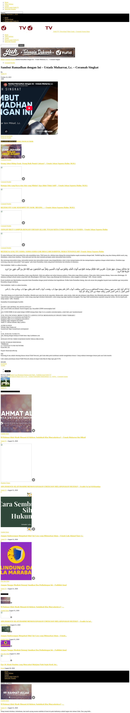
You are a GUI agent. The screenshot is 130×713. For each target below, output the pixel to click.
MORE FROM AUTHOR (24, 141)
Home (6, 2)
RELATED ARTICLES (8, 141)
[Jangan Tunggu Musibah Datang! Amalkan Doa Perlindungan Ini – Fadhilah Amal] (18, 579)
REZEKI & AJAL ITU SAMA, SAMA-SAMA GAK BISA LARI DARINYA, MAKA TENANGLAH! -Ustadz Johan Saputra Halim (52, 252)
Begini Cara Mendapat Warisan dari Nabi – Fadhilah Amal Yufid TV (30, 375)
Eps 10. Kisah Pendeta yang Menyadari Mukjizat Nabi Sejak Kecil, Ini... (29, 665)
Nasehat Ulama (5, 483)
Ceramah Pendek (10, 63)
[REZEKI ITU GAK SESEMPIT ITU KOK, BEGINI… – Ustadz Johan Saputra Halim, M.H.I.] (13, 202)
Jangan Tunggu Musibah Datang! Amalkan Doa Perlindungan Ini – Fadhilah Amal (34, 585)
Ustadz (7, 6)
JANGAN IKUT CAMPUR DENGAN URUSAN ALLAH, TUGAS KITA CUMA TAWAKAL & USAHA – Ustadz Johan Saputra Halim (54, 230)
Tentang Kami (9, 19)
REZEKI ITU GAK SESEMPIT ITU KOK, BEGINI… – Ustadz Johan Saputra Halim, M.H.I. (38, 208)
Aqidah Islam (5, 433)
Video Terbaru (9, 4)
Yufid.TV (4, 74)
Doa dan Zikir (5, 581)
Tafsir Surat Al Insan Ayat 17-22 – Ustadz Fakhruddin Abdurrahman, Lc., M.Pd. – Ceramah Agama (38, 376)
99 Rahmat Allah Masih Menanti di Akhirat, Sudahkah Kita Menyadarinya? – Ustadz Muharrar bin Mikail (43, 437)
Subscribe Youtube (10, 9)
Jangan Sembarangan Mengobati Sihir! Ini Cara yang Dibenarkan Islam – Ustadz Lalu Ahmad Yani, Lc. (42, 536)
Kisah (2, 668)
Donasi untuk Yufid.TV (12, 7)
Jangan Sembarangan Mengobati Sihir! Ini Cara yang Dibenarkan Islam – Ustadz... (34, 636)
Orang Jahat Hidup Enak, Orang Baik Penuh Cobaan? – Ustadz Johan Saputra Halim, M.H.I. (38, 163)
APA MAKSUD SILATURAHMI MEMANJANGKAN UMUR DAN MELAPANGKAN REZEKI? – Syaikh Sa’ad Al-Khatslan (50, 487)
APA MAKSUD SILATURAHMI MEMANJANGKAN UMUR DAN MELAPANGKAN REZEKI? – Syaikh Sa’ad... (46, 621)
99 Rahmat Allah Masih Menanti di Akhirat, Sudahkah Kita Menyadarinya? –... (32, 607)
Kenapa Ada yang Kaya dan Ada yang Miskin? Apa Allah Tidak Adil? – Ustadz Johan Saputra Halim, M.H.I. (44, 186)
